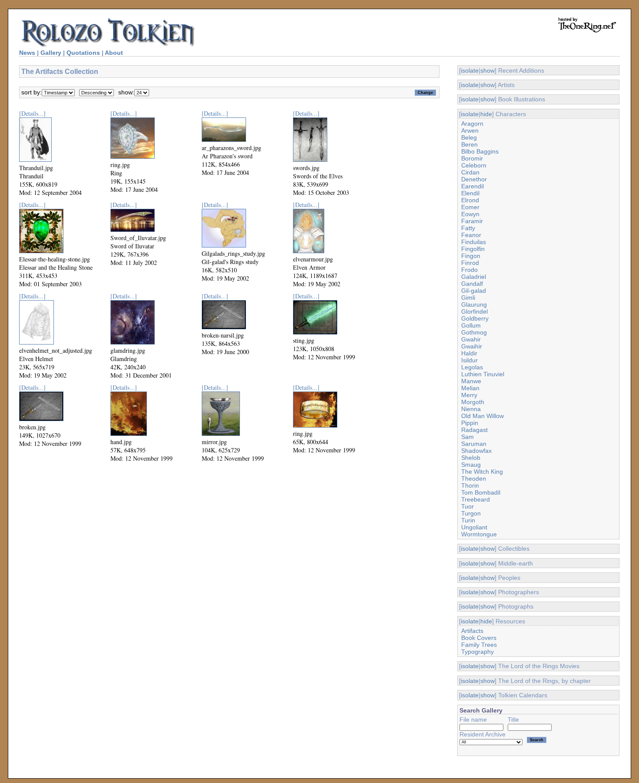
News (27, 52)
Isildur (469, 360)
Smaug (471, 464)
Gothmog (474, 332)
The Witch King (482, 471)
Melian (470, 388)
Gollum (471, 325)
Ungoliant (474, 527)
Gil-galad (473, 290)
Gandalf (472, 283)
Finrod (470, 262)
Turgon (471, 513)
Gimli (468, 297)
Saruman (473, 443)
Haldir (469, 353)
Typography (477, 651)
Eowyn (470, 214)
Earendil (472, 186)
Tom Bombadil (480, 492)
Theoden (473, 478)
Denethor (474, 179)
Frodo (469, 269)
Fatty (468, 227)
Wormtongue (479, 534)
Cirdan (470, 172)
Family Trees (479, 644)
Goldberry (475, 318)
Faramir (472, 221)
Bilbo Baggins (480, 151)
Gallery (50, 52)
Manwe (471, 381)
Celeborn (473, 165)
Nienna (471, 408)
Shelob (470, 457)
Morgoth (472, 401)
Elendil (470, 193)
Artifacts (472, 630)
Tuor (467, 506)
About (114, 52)
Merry (469, 395)
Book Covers (478, 637)
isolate (470, 70)
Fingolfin (473, 248)
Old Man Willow (482, 415)
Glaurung (474, 304)
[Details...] (32, 113)
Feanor (471, 234)
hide (486, 113)
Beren (469, 144)
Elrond (470, 200)
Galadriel (473, 276)
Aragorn (472, 123)
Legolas (472, 367)
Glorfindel (474, 311)
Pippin (469, 422)
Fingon (470, 255)
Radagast (474, 429)
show (487, 70)
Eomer (470, 207)
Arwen (470, 130)
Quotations (83, 52)
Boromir (472, 158)
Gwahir (471, 339)
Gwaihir (471, 346)
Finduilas (473, 241)
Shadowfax (476, 450)
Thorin (470, 485)
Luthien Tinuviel (482, 374)
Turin (468, 520)
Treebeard (475, 499)
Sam (467, 436)
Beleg (469, 137)
